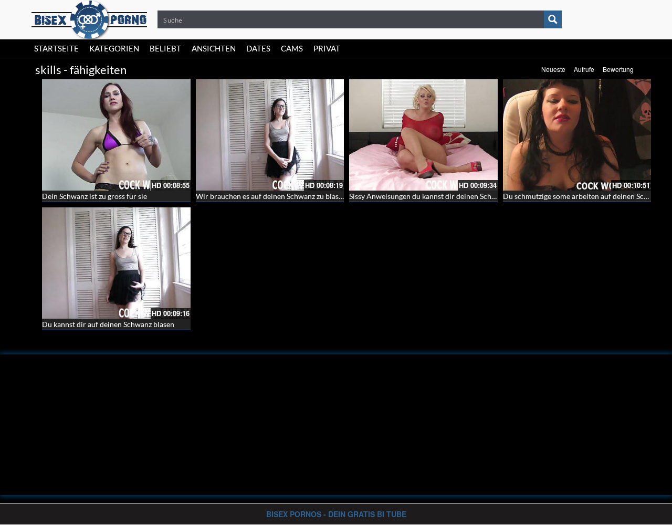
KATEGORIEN (114, 48)
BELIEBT (165, 48)
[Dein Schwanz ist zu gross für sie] (116, 135)
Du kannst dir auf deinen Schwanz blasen (108, 324)
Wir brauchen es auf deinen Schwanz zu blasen (271, 196)
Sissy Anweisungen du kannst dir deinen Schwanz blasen (440, 196)
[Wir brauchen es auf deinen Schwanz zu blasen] (270, 135)
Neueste (553, 69)
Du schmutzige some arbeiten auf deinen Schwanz (584, 196)
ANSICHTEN (214, 48)
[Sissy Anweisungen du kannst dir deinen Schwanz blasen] (423, 135)
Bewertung (618, 69)
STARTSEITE (56, 48)
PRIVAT (326, 48)
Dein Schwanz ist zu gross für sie (94, 196)
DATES (258, 48)
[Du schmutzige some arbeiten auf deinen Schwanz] (577, 135)
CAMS (292, 48)
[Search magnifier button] (553, 19)
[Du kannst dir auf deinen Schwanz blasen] (116, 263)
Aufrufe (584, 69)
